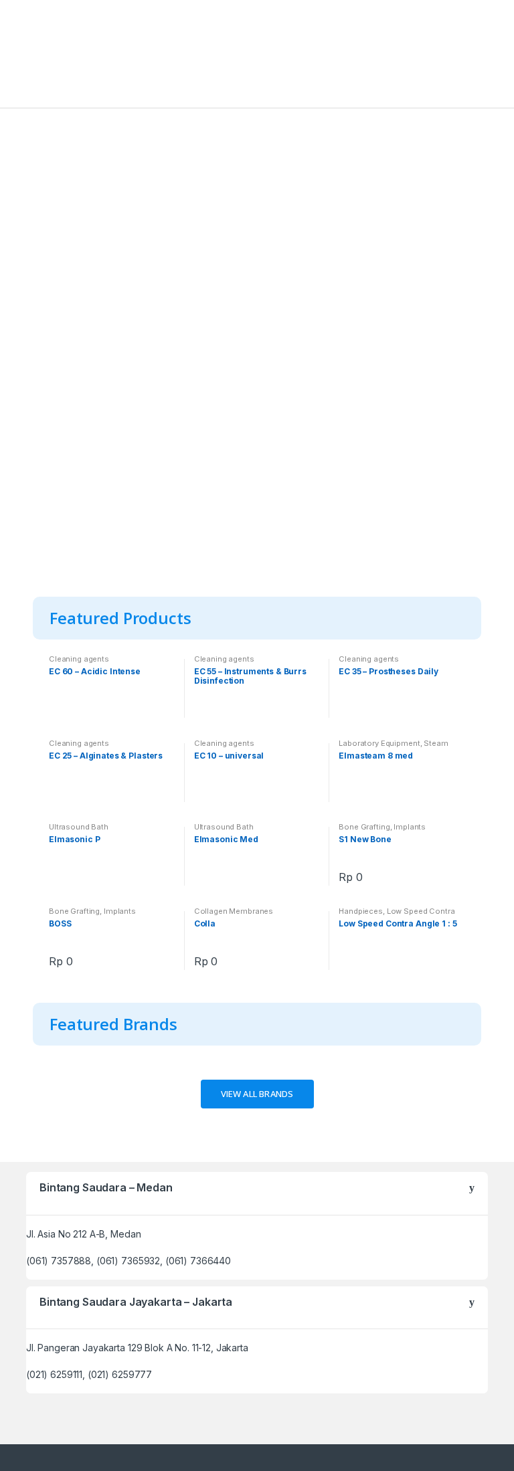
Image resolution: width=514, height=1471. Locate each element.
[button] (257, 1094)
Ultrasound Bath (78, 826)
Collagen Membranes (233, 911)
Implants (410, 826)
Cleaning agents (79, 659)
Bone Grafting (364, 826)
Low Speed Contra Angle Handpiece (396, 915)
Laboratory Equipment (379, 743)
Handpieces (361, 911)
